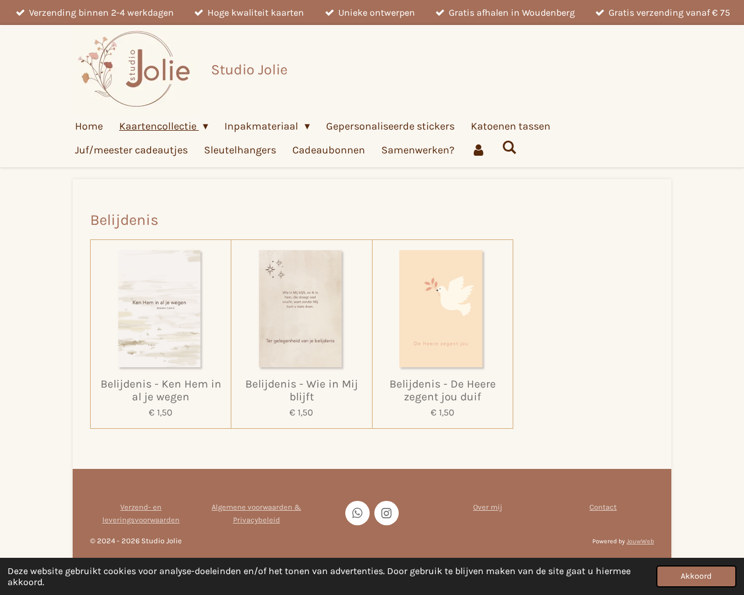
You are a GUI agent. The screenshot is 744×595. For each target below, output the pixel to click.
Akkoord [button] (696, 576)
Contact (603, 507)
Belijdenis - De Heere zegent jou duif (442, 390)
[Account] (478, 150)
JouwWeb (640, 541)
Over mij (487, 507)
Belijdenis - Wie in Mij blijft (301, 390)
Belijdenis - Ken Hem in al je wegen (161, 390)
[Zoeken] (508, 147)
